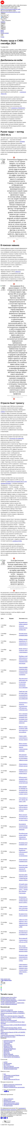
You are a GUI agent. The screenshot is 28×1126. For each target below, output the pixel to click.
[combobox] (7, 1121)
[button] (2, 30)
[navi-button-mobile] (2, 35)
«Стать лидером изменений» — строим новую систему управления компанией (12, 1003)
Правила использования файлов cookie (10, 12)
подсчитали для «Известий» (16, 438)
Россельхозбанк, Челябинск (16, 1011)
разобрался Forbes (17, 541)
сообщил (3, 411)
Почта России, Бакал (19, 1022)
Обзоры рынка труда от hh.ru (8, 998)
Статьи (2, 37)
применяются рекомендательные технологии (13, 1109)
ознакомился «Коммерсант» (18, 108)
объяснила (18, 271)
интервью (22, 141)
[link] (3, 27)
